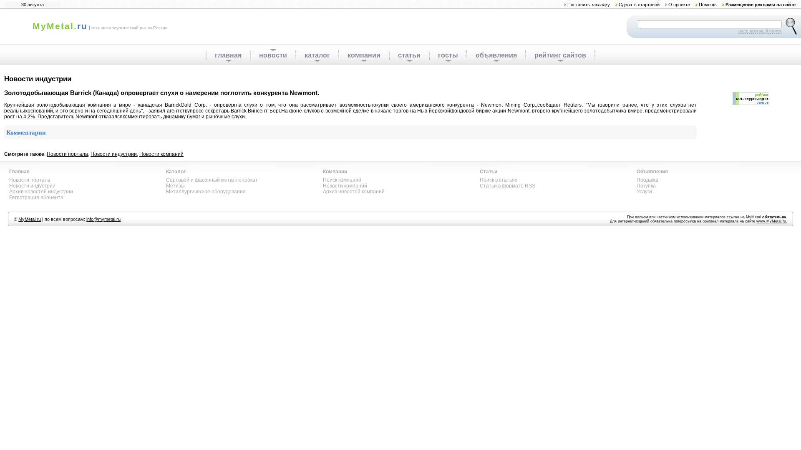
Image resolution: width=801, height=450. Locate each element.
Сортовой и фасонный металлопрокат (212, 180)
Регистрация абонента (36, 197)
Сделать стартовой (639, 4)
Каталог (176, 172)
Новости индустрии (114, 154)
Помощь (708, 4)
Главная (19, 172)
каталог (317, 55)
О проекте (679, 4)
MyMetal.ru (29, 219)
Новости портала (67, 154)
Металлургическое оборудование (206, 192)
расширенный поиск (759, 30)
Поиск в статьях (498, 180)
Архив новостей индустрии (41, 192)
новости (273, 55)
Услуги (644, 192)
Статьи (488, 172)
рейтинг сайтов (560, 55)
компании (364, 55)
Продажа (647, 180)
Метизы (175, 186)
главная (228, 55)
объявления (496, 55)
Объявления (652, 172)
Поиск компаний (342, 180)
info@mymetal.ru (103, 219)
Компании (335, 172)
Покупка (646, 186)
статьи (409, 55)
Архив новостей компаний (354, 192)
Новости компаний (161, 154)
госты (448, 55)
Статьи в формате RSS (507, 186)
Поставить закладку (588, 4)
